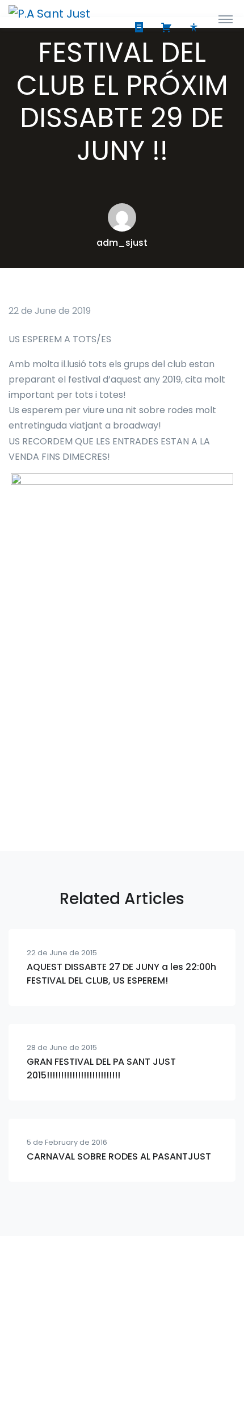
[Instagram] (97, 1366)
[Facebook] (122, 1366)
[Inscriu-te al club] (141, 28)
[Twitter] (147, 1366)
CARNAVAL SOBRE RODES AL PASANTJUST (119, 1156)
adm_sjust (122, 242)
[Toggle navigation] (225, 19)
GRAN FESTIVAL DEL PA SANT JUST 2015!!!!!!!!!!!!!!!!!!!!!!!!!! (101, 1068)
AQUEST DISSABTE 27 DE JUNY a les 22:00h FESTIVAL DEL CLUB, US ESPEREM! (121, 973)
